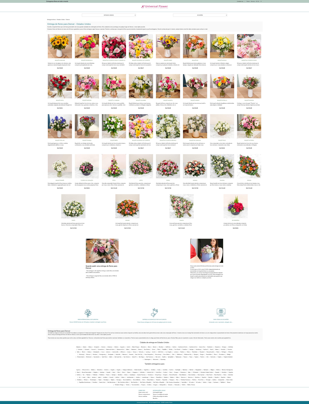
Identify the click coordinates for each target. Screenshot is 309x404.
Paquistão (164, 380)
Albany (90, 347)
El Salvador (195, 372)
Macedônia (159, 377)
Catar (113, 372)
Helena (216, 349)
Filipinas (88, 375)
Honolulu (223, 349)
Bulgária (96, 372)
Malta (177, 377)
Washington (147, 359)
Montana (95, 354)
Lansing (148, 352)
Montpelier (110, 354)
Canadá (108, 372)
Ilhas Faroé (209, 375)
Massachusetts (210, 352)
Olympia (196, 354)
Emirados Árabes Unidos (207, 372)
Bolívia (218, 370)
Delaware (133, 349)
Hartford (205, 349)
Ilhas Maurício (217, 375)
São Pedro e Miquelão (145, 382)
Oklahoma (179, 354)
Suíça (209, 382)
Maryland (202, 352)
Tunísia (127, 385)
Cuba (170, 372)
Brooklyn (161, 347)
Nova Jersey (158, 354)
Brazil (78, 372)
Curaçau (176, 372)
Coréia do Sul (150, 372)
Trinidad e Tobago (119, 385)
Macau (152, 377)
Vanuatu (170, 385)
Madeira (166, 377)
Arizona (103, 347)
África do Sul (85, 370)
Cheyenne (217, 347)
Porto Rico (201, 380)
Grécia (125, 375)
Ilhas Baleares (182, 375)
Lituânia (138, 377)
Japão (99, 377)
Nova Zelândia (136, 380)
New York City (138, 354)
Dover (153, 349)
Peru (177, 380)
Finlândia (95, 375)
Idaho (78, 352)
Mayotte (204, 377)
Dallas (127, 349)
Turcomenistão (135, 385)
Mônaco (86, 380)
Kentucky (141, 352)
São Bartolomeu (111, 382)
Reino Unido (229, 380)
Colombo (80, 349)
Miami (217, 352)
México (229, 377)
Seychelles (184, 382)
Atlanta (116, 347)
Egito (189, 372)
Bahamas (185, 370)
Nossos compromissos (144, 394)
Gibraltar (120, 375)
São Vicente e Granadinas (172, 382)
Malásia (172, 377)
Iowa (102, 352)
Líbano (123, 377)
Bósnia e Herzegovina (227, 370)
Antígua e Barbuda (127, 370)
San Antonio (127, 357)
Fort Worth (177, 349)
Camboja (102, 372)
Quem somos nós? (143, 392)
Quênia (214, 380)
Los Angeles (168, 352)
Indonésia (230, 375)
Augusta (122, 347)
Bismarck (143, 347)
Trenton (202, 357)
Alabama (78, 347)
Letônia (117, 377)
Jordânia (105, 377)
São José (157, 357)
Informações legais (157, 392)
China (123, 372)
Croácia (165, 372)
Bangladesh (198, 370)
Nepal (99, 380)
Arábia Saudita (137, 370)
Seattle (164, 357)
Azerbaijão (177, 370)
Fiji (83, 375)
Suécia (204, 382)
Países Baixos (150, 380)
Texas (190, 357)
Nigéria (112, 380)
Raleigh (229, 354)
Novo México (166, 354)
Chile (118, 372)
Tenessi (185, 357)
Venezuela (176, 385)
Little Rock (160, 352)
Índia (224, 375)
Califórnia (167, 347)
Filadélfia (164, 349)
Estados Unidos (61, 19)
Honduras (150, 375)
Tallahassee (178, 357)
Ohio (173, 354)
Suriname (215, 382)
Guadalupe (132, 375)
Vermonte (212, 357)
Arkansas (109, 347)
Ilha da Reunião (173, 375)
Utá (207, 357)
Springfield (170, 357)
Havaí (211, 349)
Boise (149, 347)
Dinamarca (183, 372)
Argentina (146, 370)
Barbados (206, 370)
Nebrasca (124, 354)
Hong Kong (158, 375)
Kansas (135, 352)
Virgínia (219, 357)
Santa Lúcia (102, 382)
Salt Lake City (117, 357)
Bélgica (212, 370)
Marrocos (183, 377)
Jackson (108, 352)
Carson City (202, 347)
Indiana (89, 352)
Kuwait (111, 377)
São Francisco (149, 357)
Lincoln (154, 352)
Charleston (210, 347)
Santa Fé (134, 357)
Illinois (83, 352)
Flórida (170, 349)
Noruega (118, 380)
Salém (110, 357)
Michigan (224, 352)
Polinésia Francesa (185, 380)
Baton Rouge (135, 347)
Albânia (93, 370)
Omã (143, 380)
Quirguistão (221, 380)
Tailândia (222, 382)
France (107, 375)
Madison (182, 352)
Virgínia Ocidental (228, 357)
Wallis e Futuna (191, 385)
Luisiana (176, 352)
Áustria (171, 370)
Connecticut (101, 349)
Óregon (202, 354)
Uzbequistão (162, 385)
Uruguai (155, 385)
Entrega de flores (51, 19)
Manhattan (194, 352)
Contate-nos (240, 1)
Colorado (86, 349)
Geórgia (191, 349)
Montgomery (102, 354)
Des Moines (147, 349)
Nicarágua (105, 380)
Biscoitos (155, 398)
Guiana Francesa (141, 375)
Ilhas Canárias (191, 375)
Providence (222, 354)
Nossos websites (143, 396)
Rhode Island (80, 357)
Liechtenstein (130, 377)
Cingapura (135, 372)
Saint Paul (104, 357)
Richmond (88, 357)
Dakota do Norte (110, 349)
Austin (128, 347)
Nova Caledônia (127, 380)
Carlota (174, 347)
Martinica (197, 377)
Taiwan (228, 382)
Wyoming (162, 359)
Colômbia (230, 347)
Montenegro (93, 380)
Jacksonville (115, 352)
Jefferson (122, 352)
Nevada (131, 354)
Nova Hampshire (149, 354)
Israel (83, 377)
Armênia (153, 370)
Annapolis (96, 347)
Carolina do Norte (182, 347)
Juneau (129, 352)
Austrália (165, 370)
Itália (88, 377)
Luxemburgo (145, 377)
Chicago (224, 347)
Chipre (128, 372)
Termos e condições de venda (160, 394)
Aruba (158, 370)
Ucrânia (149, 385)
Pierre (215, 354)
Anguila (112, 370)
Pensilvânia (209, 354)
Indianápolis (96, 352)
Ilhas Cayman (201, 375)
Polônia (194, 380)
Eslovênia (224, 372)
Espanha (231, 372)
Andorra (106, 370)
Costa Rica (158, 372)
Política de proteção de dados (160, 396)
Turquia (143, 385)
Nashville (118, 354)
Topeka (196, 357)
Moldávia (79, 380)
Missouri (88, 354)
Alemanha (99, 370)
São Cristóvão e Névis (123, 382)
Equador (217, 372)
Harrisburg (198, 349)
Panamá (158, 380)
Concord (93, 349)
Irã (79, 377)
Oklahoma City (187, 354)
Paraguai (171, 380)
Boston (155, 347)
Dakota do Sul (120, 349)
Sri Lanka (191, 382)
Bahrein (191, 370)
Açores (78, 370)
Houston (230, 349)
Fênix (158, 349)
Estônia (78, 375)
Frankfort (185, 349)
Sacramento (97, 357)
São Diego (141, 357)
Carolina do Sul (193, 347)
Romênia (95, 382)
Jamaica (94, 377)
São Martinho (134, 382)
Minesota (230, 352)
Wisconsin (155, 359)
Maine (188, 352)
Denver (68, 19)
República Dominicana (84, 382)
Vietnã (183, 385)
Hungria (165, 375)
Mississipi (81, 354)
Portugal (208, 380)
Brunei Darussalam (86, 372)
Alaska (84, 347)
